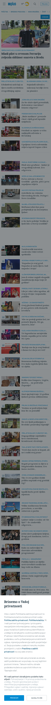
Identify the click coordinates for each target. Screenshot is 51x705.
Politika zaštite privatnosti (16, 620)
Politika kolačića (36, 620)
